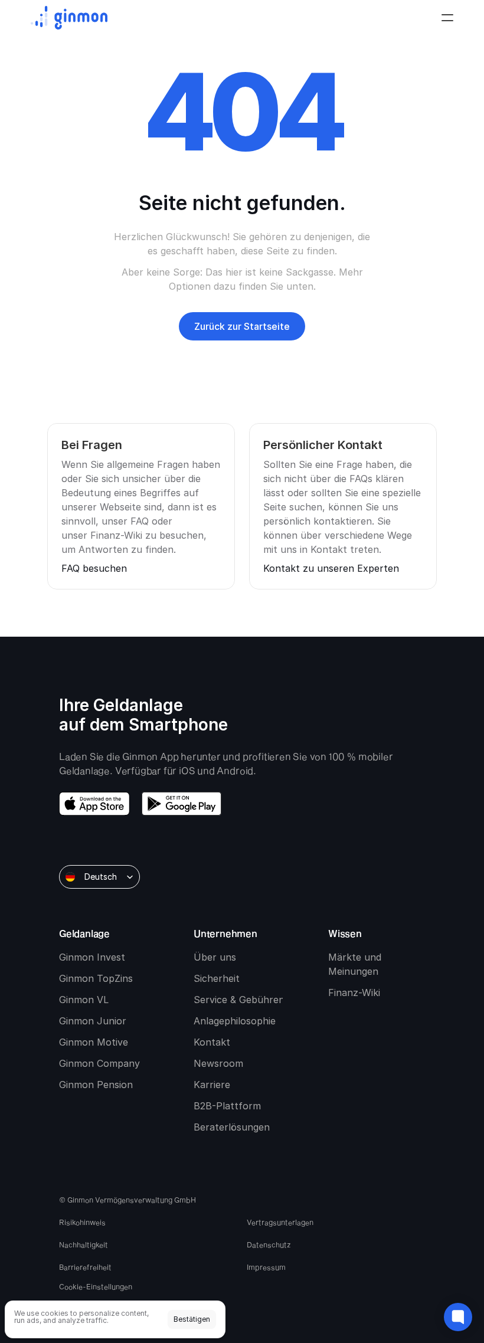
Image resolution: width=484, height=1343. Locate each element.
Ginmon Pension (96, 1084)
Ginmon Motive (93, 1042)
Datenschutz (269, 1244)
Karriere (212, 1084)
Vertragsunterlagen (280, 1222)
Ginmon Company (99, 1063)
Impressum (266, 1267)
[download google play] (181, 803)
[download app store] (94, 803)
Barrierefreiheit (85, 1267)
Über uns (215, 957)
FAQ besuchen (94, 568)
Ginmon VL (84, 999)
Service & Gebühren (239, 999)
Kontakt (212, 1042)
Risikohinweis (82, 1222)
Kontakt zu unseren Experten (331, 568)
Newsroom (218, 1063)
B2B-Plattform (227, 1106)
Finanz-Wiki (354, 992)
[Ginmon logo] (69, 18)
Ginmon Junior (92, 1021)
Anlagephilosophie (235, 1021)
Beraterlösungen (232, 1127)
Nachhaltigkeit (83, 1244)
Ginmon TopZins (96, 978)
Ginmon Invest (92, 957)
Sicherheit (217, 978)
